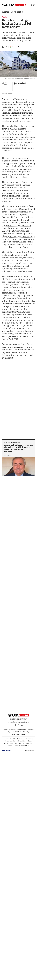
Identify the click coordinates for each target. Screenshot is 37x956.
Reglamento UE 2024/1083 (14, 732)
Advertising (26, 732)
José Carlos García (20, 83)
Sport (31, 743)
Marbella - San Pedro (10, 741)
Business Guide (25, 745)
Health (11, 743)
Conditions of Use (21, 729)
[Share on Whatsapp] (3, 47)
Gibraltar (30, 741)
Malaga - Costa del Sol (12, 11)
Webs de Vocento (29, 750)
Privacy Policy (31, 729)
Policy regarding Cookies (18, 734)
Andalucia (19, 741)
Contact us (4, 729)
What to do (26, 743)
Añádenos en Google (16, 47)
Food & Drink (18, 743)
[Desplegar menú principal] (33, 5)
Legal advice (12, 729)
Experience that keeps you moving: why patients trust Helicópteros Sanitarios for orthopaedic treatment (18, 448)
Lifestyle (6, 743)
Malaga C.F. (11, 745)
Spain (24, 741)
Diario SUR (8, 739)
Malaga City (28, 739)
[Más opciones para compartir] (6, 47)
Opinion (17, 745)
